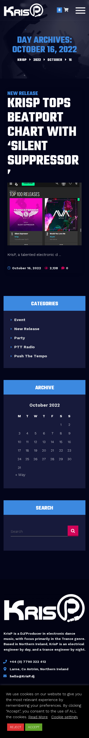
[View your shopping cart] (66, 10)
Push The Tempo (30, 356)
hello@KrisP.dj (22, 676)
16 (69, 442)
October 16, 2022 (26, 268)
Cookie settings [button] (64, 717)
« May (20, 474)
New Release (26, 329)
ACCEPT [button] (33, 727)
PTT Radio (24, 347)
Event (19, 319)
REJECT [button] (15, 727)
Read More (38, 717)
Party (19, 338)
